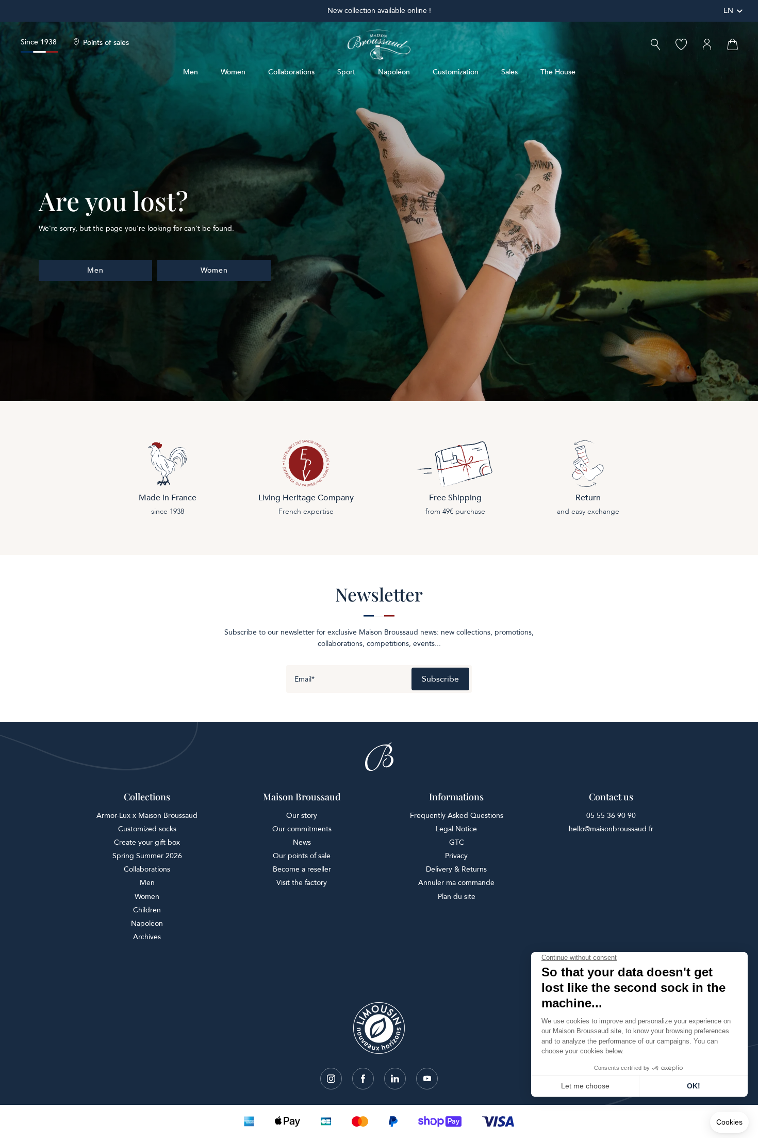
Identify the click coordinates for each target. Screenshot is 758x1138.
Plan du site (456, 897)
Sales (509, 72)
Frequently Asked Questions (456, 815)
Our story (301, 815)
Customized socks (147, 829)
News (302, 842)
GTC (456, 842)
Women (233, 72)
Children (147, 910)
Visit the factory (301, 883)
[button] (655, 46)
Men (190, 72)
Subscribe (440, 679)
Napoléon (394, 72)
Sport (346, 72)
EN (728, 10)
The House (557, 72)
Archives (147, 937)
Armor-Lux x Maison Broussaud (146, 815)
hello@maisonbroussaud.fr (611, 829)
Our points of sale (302, 856)
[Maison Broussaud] (379, 44)
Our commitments (302, 829)
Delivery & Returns (456, 869)
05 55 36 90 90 (611, 815)
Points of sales (106, 43)
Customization (456, 72)
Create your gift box (147, 842)
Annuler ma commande (456, 883)
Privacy (456, 856)
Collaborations (291, 72)
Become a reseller (302, 869)
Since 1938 (39, 42)
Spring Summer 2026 (147, 856)
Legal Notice (456, 829)
